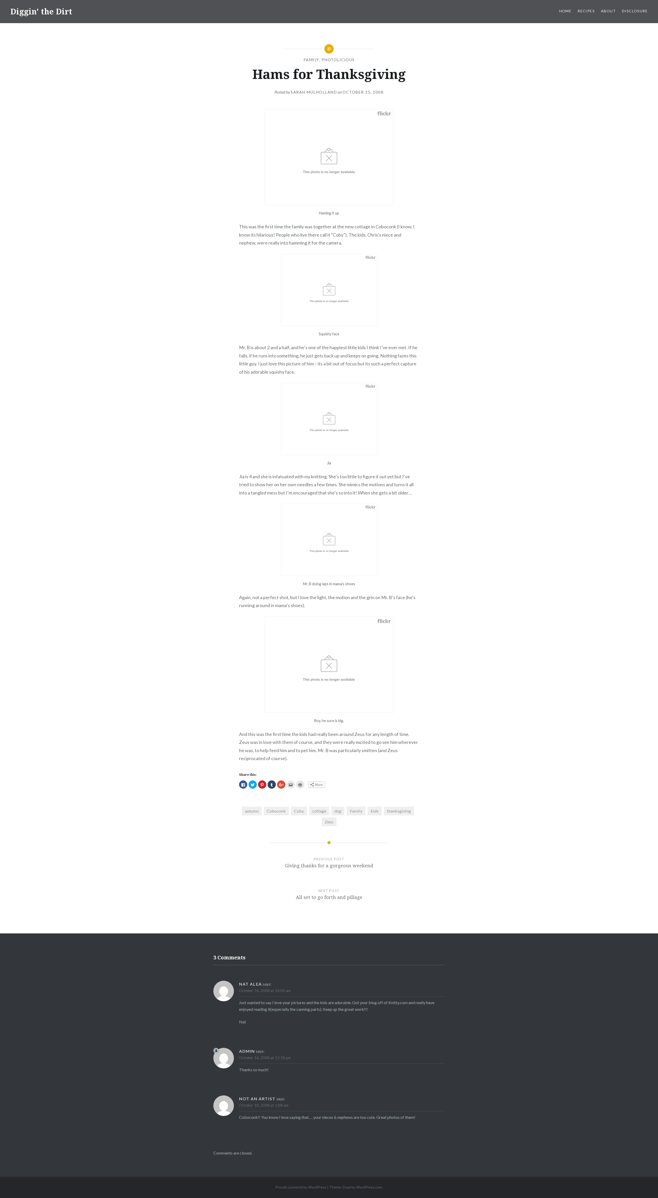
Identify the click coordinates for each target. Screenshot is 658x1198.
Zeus (329, 821)
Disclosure (635, 11)
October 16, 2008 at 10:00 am (265, 990)
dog (337, 810)
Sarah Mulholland (314, 92)
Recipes (586, 11)
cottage (319, 810)
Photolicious (338, 59)
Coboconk (276, 810)
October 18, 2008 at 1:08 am (263, 1105)
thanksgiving (399, 810)
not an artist (257, 1098)
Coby (299, 810)
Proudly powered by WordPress (300, 1187)
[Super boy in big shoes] (329, 574)
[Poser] (329, 453)
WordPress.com (369, 1187)
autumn (252, 810)
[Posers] (329, 203)
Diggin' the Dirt (41, 11)
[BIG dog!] (329, 711)
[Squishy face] (329, 324)
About (608, 11)
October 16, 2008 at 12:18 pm (265, 1057)
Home (565, 11)
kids (375, 810)
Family (311, 59)
